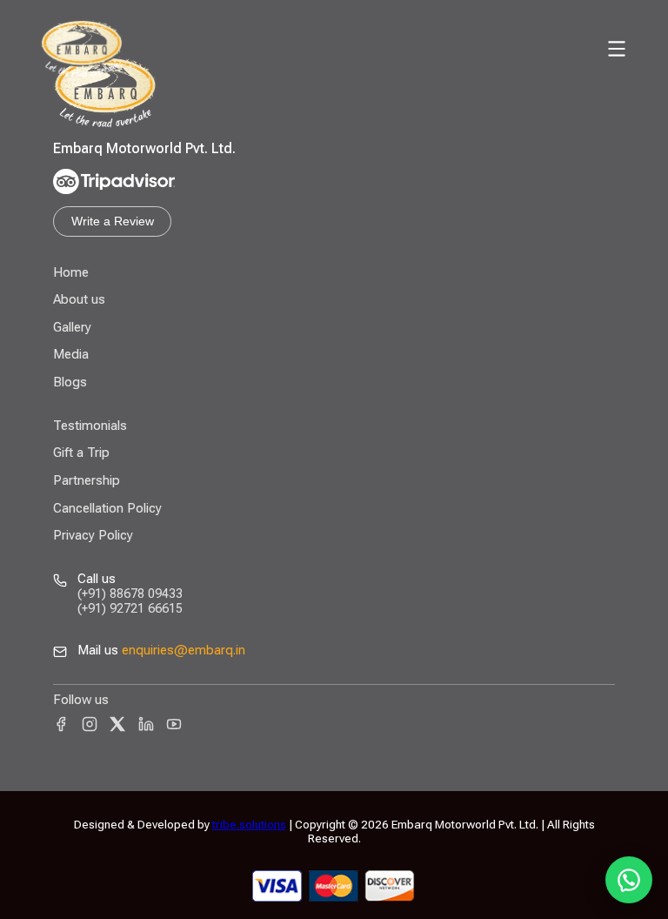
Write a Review (112, 221)
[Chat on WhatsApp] (628, 879)
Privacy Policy (93, 535)
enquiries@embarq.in (183, 650)
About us (79, 299)
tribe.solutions (249, 824)
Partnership (86, 480)
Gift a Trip (81, 452)
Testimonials (90, 425)
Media (71, 354)
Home (71, 272)
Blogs (70, 382)
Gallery (72, 327)
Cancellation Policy (107, 508)
